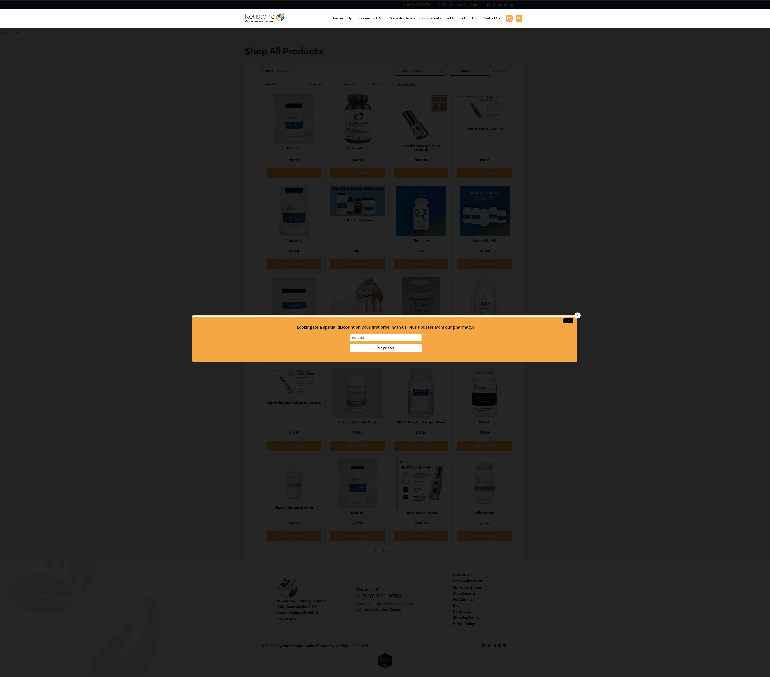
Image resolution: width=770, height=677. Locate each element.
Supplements (431, 18)
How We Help (342, 18)
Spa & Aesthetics (402, 18)
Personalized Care (371, 18)
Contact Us (491, 18)
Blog (474, 18)
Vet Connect (455, 18)
